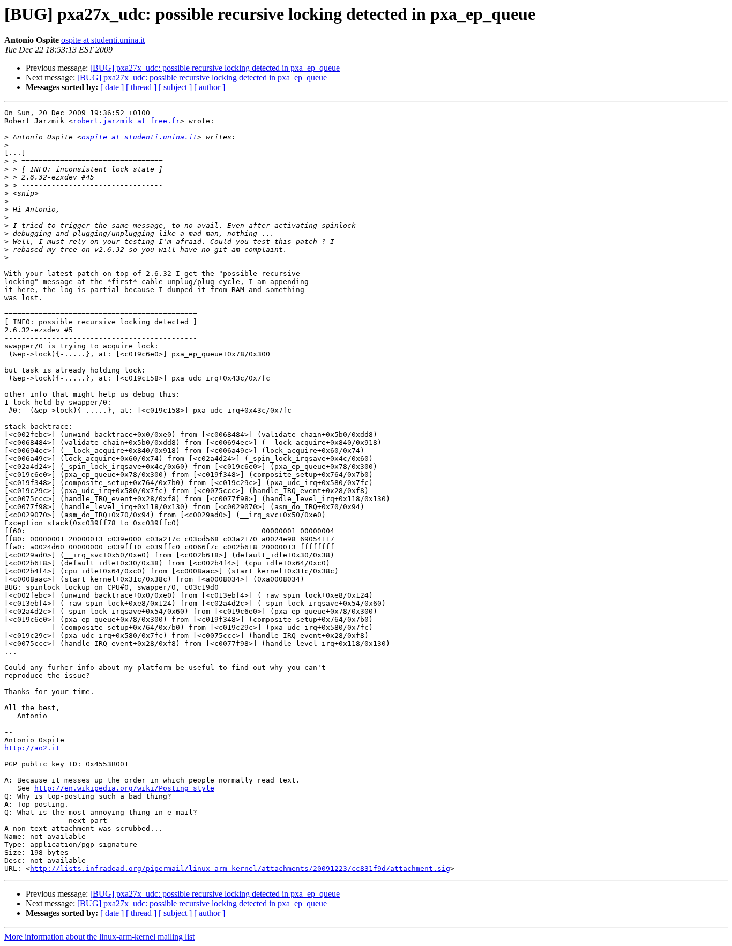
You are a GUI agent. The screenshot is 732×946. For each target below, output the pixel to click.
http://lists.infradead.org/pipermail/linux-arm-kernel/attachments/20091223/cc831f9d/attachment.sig (240, 869)
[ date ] (112, 87)
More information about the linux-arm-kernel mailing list (99, 936)
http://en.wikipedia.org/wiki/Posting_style (124, 788)
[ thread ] (141, 87)
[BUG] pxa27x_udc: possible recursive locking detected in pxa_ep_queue (215, 67)
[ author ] (209, 87)
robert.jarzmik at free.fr (126, 121)
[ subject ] (175, 87)
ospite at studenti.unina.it (103, 39)
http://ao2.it (32, 748)
